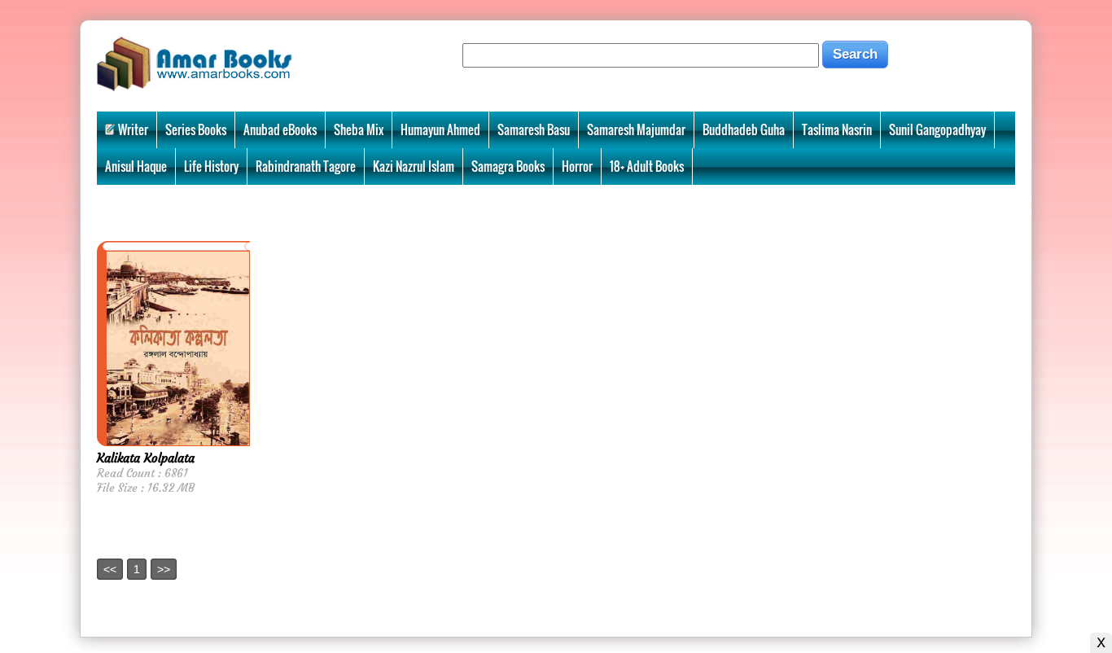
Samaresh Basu (533, 129)
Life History (211, 166)
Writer (133, 129)
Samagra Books (508, 166)
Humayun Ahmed (440, 129)
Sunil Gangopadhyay (937, 129)
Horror (577, 166)
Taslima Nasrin (837, 129)
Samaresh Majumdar (636, 129)
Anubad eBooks (280, 129)
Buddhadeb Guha (744, 129)
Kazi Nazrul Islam (413, 166)
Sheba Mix (358, 129)
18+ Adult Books (647, 166)
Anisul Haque (136, 166)
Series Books (195, 129)
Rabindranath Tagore (306, 166)
